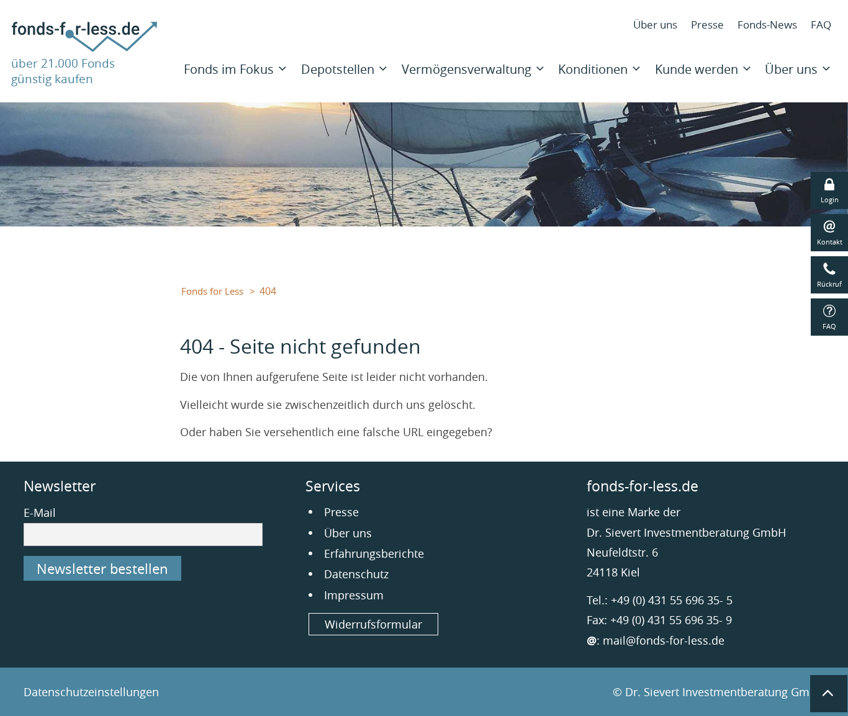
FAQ (821, 24)
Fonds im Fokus (229, 69)
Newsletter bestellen (102, 569)
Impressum (354, 595)
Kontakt (829, 241)
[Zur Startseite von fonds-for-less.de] (84, 47)
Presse (707, 24)
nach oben (829, 693)
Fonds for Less (212, 291)
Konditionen (593, 69)
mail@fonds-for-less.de (663, 640)
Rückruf (829, 284)
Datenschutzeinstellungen (91, 691)
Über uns (655, 24)
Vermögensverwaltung (466, 69)
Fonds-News (767, 24)
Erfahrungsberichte (374, 553)
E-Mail (40, 512)
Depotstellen (337, 69)
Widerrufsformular (373, 624)
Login (830, 199)
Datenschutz (356, 573)
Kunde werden (696, 69)
